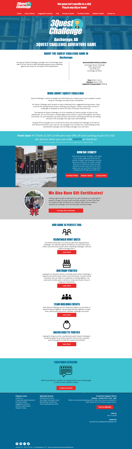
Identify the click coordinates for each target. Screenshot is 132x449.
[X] (24, 443)
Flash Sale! (24, 135)
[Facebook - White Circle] (17, 443)
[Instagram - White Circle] (20, 443)
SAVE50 (77, 139)
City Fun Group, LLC (39, 447)
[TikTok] (28, 443)
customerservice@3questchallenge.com (103, 422)
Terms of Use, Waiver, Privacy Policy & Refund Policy (60, 447)
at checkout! (89, 139)
